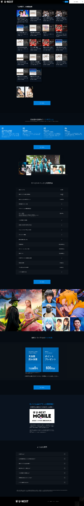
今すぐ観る (76, 1)
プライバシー (53, 501)
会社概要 (51, 501)
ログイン (66, 1)
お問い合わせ (57, 501)
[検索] (63, 2)
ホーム (48, 501)
